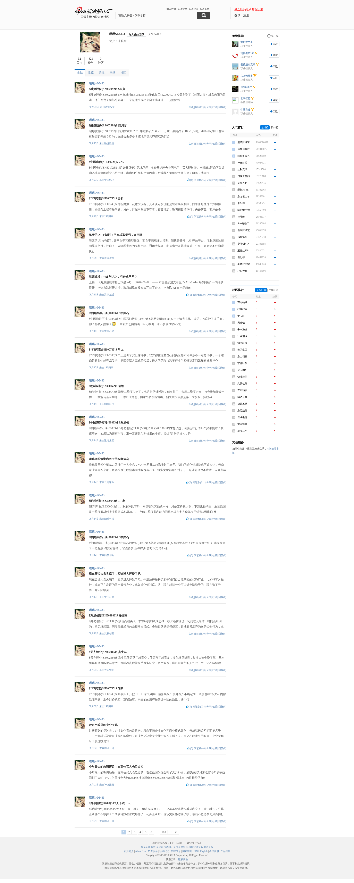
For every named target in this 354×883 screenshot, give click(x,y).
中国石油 (109, 331)
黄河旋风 (242, 424)
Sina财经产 (243, 223)
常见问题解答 (148, 847)
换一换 (275, 36)
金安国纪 (242, 370)
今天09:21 (94, 107)
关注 (101, 72)
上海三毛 (242, 430)
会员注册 (214, 851)
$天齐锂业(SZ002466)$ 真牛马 (108, 652)
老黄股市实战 (248, 64)
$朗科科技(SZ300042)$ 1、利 (107, 500)
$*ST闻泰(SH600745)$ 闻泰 (106, 688)
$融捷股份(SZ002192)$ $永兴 (107, 89)
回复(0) (222, 107)
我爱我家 (242, 309)
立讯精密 (242, 390)
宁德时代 (242, 363)
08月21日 (94, 216)
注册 (246, 15)
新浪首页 (204, 9)
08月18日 (94, 331)
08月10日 (94, 633)
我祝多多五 (243, 155)
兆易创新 (109, 555)
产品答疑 (225, 851)
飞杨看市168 (247, 53)
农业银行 (242, 417)
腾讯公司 (109, 748)
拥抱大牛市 (247, 42)
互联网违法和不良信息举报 (171, 847)
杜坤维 (241, 216)
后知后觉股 (243, 149)
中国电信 (109, 179)
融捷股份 (110, 107)
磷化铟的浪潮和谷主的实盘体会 (109, 459)
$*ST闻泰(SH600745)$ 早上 (106, 349)
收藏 (91, 72)
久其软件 (242, 383)
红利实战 (242, 169)
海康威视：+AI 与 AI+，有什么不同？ (113, 276)
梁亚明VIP (243, 243)
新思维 (241, 257)
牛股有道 (245, 109)
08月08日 (94, 706)
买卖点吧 (242, 183)
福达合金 (242, 397)
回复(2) (222, 331)
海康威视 (109, 258)
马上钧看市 (247, 75)
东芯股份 (242, 410)
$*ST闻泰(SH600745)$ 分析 (106, 198)
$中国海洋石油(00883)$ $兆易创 (109, 422)
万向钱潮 (242, 302)
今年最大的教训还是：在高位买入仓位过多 (116, 766)
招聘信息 (176, 851)
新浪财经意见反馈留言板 (199, 847)
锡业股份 (242, 376)
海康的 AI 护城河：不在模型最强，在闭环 (115, 234)
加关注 (274, 44)
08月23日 (94, 143)
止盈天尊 (242, 270)
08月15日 (94, 367)
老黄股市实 (243, 264)
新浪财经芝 (243, 230)
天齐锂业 (109, 669)
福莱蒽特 (242, 403)
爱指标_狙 (242, 189)
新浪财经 (182, 9)
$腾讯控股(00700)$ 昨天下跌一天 (109, 803)
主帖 (80, 72)
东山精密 (242, 356)
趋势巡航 (242, 237)
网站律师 (187, 851)
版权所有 (183, 859)
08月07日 (94, 748)
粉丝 (112, 72)
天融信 (241, 322)
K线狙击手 (246, 87)
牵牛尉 (241, 203)
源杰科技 (242, 343)
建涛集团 (109, 440)
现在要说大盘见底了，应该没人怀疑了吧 (115, 573)
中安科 (241, 315)
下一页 (173, 832)
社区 (123, 72)
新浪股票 (193, 9)
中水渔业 (242, 329)
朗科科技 (109, 404)
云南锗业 (109, 482)
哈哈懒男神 (243, 210)
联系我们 (164, 851)
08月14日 (94, 404)
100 (164, 832)
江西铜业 (242, 336)
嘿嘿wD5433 (117, 33)
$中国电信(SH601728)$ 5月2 (106, 161)
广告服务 (153, 851)
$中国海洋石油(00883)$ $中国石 (109, 313)
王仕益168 (242, 250)
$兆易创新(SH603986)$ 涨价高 (108, 615)
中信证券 (109, 597)
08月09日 (94, 669)
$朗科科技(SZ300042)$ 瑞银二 (108, 386)
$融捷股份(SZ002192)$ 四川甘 (108, 125)
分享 (208, 107)
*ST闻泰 (108, 216)
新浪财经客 (243, 142)
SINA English (201, 851)
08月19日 (94, 294)
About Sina (140, 851)
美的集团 (242, 349)
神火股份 (109, 784)
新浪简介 (129, 851)
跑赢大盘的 (243, 176)
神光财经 (242, 162)
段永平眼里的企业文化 (103, 724)
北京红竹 (245, 98)
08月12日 (94, 597)
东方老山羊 (243, 196)
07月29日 (94, 821)
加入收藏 (171, 9)
